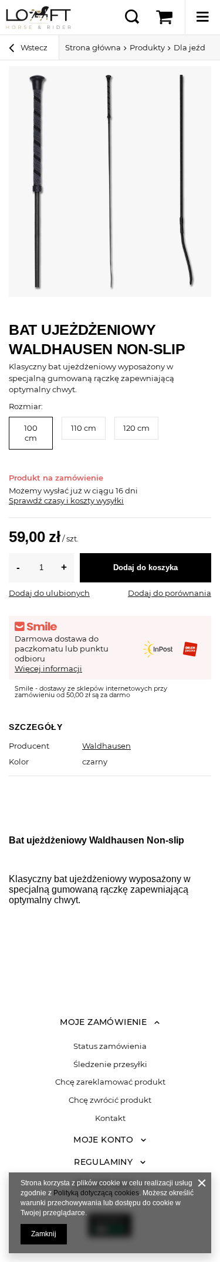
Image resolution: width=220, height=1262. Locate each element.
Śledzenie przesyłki (110, 1064)
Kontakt (110, 1118)
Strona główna (93, 47)
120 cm (136, 428)
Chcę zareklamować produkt (110, 1082)
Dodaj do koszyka (145, 567)
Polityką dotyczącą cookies (96, 1193)
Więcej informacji (48, 668)
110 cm (83, 428)
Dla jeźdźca (196, 47)
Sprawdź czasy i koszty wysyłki (66, 500)
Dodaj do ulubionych (49, 593)
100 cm (31, 433)
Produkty (147, 47)
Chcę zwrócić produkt (110, 1100)
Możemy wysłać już (45, 490)
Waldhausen (106, 745)
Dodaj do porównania (169, 593)
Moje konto (103, 1139)
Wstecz (33, 47)
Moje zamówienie (103, 1022)
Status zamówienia (110, 1046)
